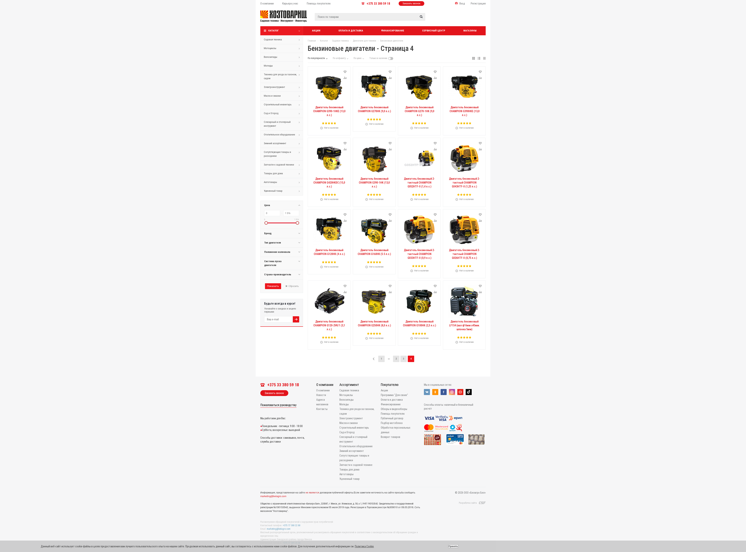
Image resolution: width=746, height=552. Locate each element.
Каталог (273, 30)
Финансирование (392, 30)
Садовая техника (273, 39)
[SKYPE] (469, 392)
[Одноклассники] (435, 392)
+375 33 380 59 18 (378, 3)
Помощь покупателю (393, 413)
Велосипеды (270, 56)
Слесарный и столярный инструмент (277, 123)
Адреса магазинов (322, 402)
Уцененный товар (273, 190)
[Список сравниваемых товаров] (444, 19)
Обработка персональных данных (395, 430)
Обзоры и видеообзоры (394, 409)
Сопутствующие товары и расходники (277, 154)
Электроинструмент (274, 87)
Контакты (322, 409)
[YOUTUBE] (460, 392)
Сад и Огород (271, 113)
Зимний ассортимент (275, 143)
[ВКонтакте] (427, 392)
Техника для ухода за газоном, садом (280, 76)
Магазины (470, 30)
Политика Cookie (364, 546)
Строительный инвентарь (278, 104)
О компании (324, 385)
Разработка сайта (468, 503)
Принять (453, 546)
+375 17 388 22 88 (291, 525)
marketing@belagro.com (273, 496)
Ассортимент (349, 385)
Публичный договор (392, 418)
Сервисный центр (433, 30)
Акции (316, 30)
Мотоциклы (270, 48)
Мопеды (268, 65)
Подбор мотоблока (392, 423)
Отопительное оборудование (279, 134)
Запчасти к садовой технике (279, 164)
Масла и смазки (272, 95)
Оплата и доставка (350, 30)
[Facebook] (444, 392)
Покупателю (389, 385)
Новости (321, 395)
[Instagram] (452, 392)
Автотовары (270, 182)
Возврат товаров (390, 436)
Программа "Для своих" (394, 395)
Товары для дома (273, 173)
